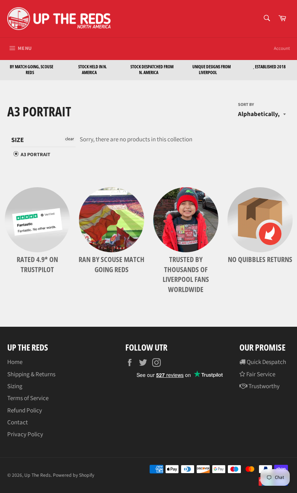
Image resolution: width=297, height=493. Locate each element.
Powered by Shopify (73, 475)
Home (14, 362)
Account (282, 48)
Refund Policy (24, 410)
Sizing (14, 386)
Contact (17, 422)
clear (69, 139)
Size (17, 140)
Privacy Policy (25, 434)
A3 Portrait (35, 154)
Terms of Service (28, 398)
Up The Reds (37, 475)
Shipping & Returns (31, 374)
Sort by (246, 105)
